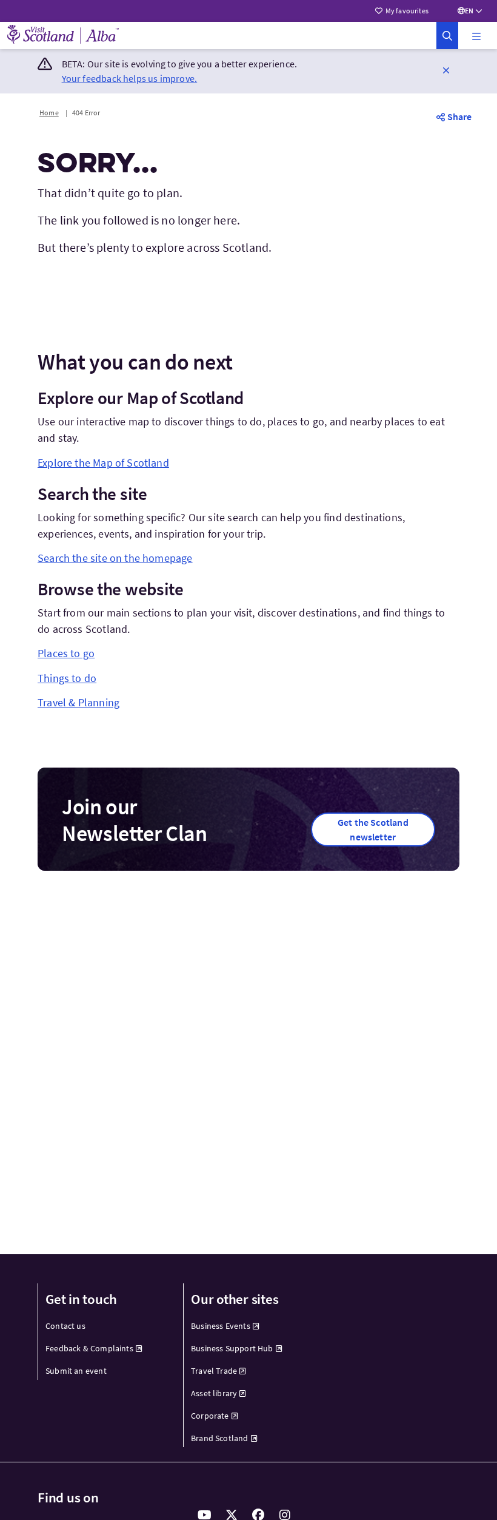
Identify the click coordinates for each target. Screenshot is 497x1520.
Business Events (220, 1325)
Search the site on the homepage (115, 558)
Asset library (214, 1393)
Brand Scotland (219, 1438)
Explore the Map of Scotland (103, 463)
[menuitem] (103, 1326)
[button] (476, 35)
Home (49, 112)
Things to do (67, 678)
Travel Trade (214, 1370)
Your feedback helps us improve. (130, 78)
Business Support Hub (232, 1348)
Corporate (210, 1415)
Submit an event (76, 1370)
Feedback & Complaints (89, 1348)
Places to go (66, 653)
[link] (447, 35)
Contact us (65, 1325)
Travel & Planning (78, 702)
